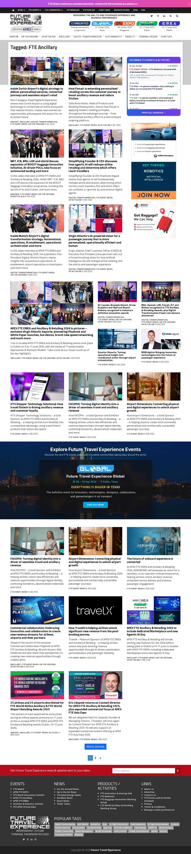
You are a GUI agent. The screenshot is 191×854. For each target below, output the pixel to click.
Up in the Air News (67, 792)
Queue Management (84, 831)
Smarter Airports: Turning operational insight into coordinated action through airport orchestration (117, 356)
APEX (135, 10)
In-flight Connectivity (119, 824)
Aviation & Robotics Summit (28, 803)
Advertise (149, 792)
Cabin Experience (138, 824)
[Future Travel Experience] (30, 24)
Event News (63, 800)
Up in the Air (49, 36)
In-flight (54, 732)
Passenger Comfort (63, 834)
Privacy (148, 803)
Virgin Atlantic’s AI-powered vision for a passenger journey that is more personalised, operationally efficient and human (95, 240)
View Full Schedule (152, 113)
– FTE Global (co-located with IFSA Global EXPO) (153, 71)
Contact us (150, 795)
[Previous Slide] (8, 486)
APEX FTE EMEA (21, 800)
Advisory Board (122, 10)
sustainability (78, 827)
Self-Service (83, 824)
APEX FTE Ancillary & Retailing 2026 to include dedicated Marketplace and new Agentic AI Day (152, 631)
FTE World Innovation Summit (28, 795)
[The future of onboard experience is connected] (154, 541)
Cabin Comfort (120, 831)
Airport (14, 122)
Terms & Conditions (154, 806)
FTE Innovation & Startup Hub (116, 793)
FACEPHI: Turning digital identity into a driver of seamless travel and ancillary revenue (94, 407)
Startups (166, 36)
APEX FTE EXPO (21, 792)
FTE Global (18, 789)
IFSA (143, 10)
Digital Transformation (88, 36)
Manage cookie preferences (159, 809)
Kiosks (154, 831)
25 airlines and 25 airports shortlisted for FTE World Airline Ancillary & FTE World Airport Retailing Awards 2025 (37, 705)
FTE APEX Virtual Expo (24, 806)
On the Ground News (68, 789)
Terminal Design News (69, 795)
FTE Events (34, 10)
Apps (105, 824)
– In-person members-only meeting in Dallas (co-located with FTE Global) (152, 87)
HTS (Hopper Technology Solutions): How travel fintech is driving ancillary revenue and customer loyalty (36, 407)
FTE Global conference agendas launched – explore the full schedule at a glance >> (93, 3)
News (20, 10)
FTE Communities (53, 10)
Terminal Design (147, 36)
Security (163, 831)
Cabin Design (140, 827)
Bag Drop (107, 827)
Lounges (174, 824)
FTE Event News (18, 124)
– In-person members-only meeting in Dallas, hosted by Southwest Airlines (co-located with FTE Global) (152, 100)
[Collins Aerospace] (153, 141)
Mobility (130, 36)
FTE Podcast (89, 10)
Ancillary (64, 36)
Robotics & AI (17, 196)
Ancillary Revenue (62, 827)
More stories (95, 747)
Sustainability (113, 36)
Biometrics (95, 824)
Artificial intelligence (123, 827)
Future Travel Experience (106, 850)
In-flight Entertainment (158, 824)
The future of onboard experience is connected (150, 560)
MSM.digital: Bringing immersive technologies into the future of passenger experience (159, 354)
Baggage (14, 194)
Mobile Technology (103, 831)
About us (149, 789)
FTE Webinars (73, 10)
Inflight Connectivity (64, 831)
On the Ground (29, 36)
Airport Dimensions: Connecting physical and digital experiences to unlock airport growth (153, 407)
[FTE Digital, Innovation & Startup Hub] (153, 180)
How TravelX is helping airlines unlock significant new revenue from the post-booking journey (94, 631)
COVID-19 (152, 827)
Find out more (95, 505)
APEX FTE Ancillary (22, 797)
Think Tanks (104, 10)
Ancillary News (65, 797)
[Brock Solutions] (153, 219)
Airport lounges (165, 827)
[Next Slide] (183, 486)
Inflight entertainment (139, 831)
